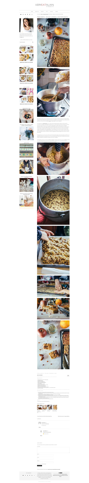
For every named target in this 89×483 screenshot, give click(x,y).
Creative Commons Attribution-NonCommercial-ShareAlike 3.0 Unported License (60, 475)
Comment (38, 446)
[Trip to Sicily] (26, 150)
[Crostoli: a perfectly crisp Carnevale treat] (30, 99)
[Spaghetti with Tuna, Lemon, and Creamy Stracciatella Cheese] (22, 70)
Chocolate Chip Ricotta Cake (49, 410)
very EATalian (45, 430)
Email (38, 457)
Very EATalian (44, 4)
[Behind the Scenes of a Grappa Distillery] (26, 185)
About (21, 37)
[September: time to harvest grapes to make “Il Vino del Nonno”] (26, 133)
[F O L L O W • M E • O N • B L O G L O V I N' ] (26, 39)
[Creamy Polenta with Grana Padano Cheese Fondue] (22, 49)
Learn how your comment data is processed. (54, 469)
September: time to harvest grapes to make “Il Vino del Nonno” (26, 125)
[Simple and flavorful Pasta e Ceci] (30, 70)
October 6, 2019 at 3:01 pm (47, 432)
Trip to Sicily (26, 142)
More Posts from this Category (26, 62)
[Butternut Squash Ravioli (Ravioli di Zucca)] (30, 78)
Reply (40, 427)
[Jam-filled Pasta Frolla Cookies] (22, 99)
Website (38, 460)
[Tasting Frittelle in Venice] (26, 167)
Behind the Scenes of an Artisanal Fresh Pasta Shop (26, 194)
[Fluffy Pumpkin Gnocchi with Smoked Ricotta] (30, 57)
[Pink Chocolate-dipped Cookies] (30, 91)
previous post (45, 123)
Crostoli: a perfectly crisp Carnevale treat (54, 410)
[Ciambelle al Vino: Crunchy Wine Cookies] (22, 91)
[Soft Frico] (22, 57)
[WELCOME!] (26, 25)
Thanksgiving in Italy (26, 108)
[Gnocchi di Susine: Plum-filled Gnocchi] (30, 49)
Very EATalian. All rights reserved (45, 481)
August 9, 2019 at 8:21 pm (45, 423)
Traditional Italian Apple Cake (44, 410)
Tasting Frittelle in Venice (26, 159)
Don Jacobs (43, 422)
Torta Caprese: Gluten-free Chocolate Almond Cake (39, 411)
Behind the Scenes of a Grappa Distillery (26, 177)
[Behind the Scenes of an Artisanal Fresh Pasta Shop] (26, 202)
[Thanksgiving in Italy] (26, 116)
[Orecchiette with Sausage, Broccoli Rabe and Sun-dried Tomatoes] (22, 78)
